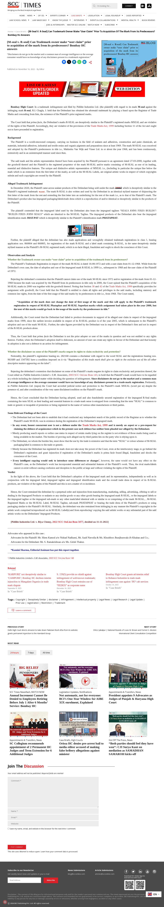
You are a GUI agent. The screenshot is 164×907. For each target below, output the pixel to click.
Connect (129, 6)
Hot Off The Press (117, 740)
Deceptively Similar (37, 599)
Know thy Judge (60, 20)
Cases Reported (133, 15)
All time (46, 652)
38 (93, 286)
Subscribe (110, 25)
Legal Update (136, 599)
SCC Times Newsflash (20, 692)
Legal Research (120, 599)
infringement (67, 599)
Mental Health (128, 20)
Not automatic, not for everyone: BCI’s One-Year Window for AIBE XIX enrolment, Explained (81, 699)
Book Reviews (148, 20)
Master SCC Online (76, 25)
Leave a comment (23, 610)
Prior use (20, 602)
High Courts (77, 740)
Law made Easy (39, 20)
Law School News (18, 20)
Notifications (85, 692)
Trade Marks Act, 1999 (102, 126)
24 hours (14, 652)
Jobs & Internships (55, 25)
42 (101, 286)
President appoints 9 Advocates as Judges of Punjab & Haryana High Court (131, 699)
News (29, 15)
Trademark (59, 602)
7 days (31, 652)
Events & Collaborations (102, 20)
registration (33, 602)
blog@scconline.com (76, 874)
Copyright (20, 599)
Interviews (79, 20)
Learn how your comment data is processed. (59, 851)
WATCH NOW (93, 25)
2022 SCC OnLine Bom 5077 (67, 522)
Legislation (93, 15)
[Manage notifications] (5, 902)
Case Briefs (76, 15)
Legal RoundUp (112, 15)
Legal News (104, 599)
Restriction (46, 602)
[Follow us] (126, 871)
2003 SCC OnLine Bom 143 (83, 375)
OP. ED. (41, 15)
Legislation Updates (68, 692)
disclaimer (53, 599)
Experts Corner (57, 15)
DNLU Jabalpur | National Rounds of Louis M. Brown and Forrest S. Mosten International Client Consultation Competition (124, 630)
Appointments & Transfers (122, 692)
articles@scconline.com (104, 874)
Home (22, 15)
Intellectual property (86, 599)
